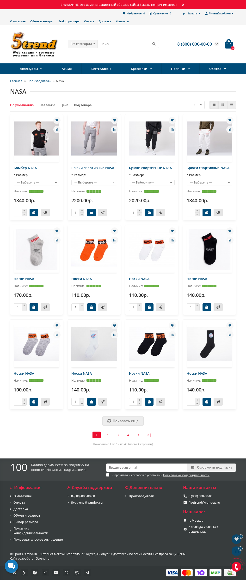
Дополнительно (145, 487)
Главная (16, 81)
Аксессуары (29, 69)
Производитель (39, 81)
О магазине (17, 21)
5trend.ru (42, 558)
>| (149, 435)
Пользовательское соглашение (38, 539)
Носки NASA (24, 278)
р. (190, 13)
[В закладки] (57, 120)
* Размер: (21, 175)
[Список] (223, 105)
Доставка (105, 21)
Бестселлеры (101, 69)
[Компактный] (231, 105)
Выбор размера (68, 21)
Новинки (178, 69)
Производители (141, 496)
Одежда (215, 69)
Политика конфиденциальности (30, 530)
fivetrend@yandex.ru (87, 502)
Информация (28, 487)
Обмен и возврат (42, 21)
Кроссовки (139, 69)
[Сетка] (214, 105)
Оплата (89, 21)
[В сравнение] (57, 129)
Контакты (122, 21)
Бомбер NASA (25, 167)
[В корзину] (34, 212)
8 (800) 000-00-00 (83, 496)
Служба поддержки (92, 487)
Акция (67, 69)
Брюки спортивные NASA (92, 167)
